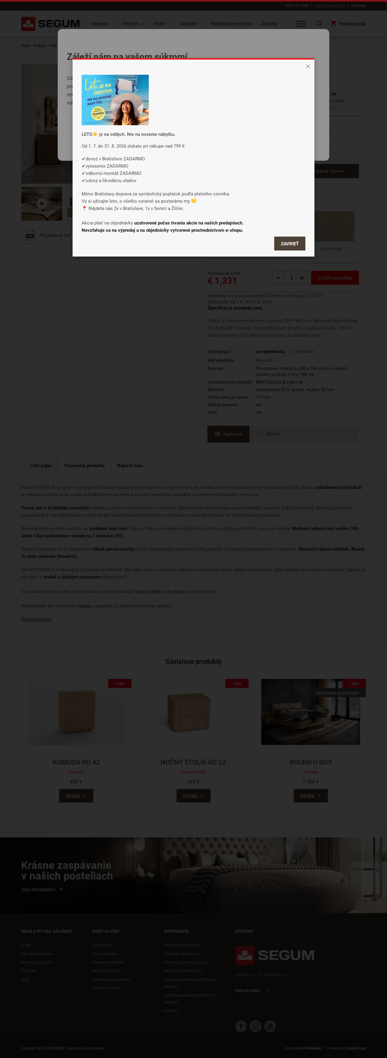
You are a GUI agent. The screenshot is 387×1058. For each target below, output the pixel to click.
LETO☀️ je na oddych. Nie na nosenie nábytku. (128, 134)
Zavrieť (290, 244)
